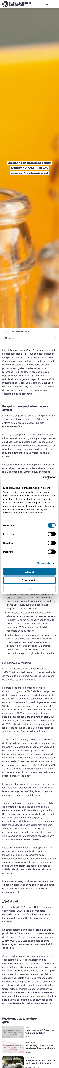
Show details (43, 563)
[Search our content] (47, 4)
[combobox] (29, 338)
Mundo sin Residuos (19, 672)
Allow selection (29, 580)
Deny (29, 588)
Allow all (29, 572)
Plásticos (28, 1037)
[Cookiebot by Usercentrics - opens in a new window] (43, 478)
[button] (29, 338)
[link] (29, 1032)
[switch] (52, 534)
